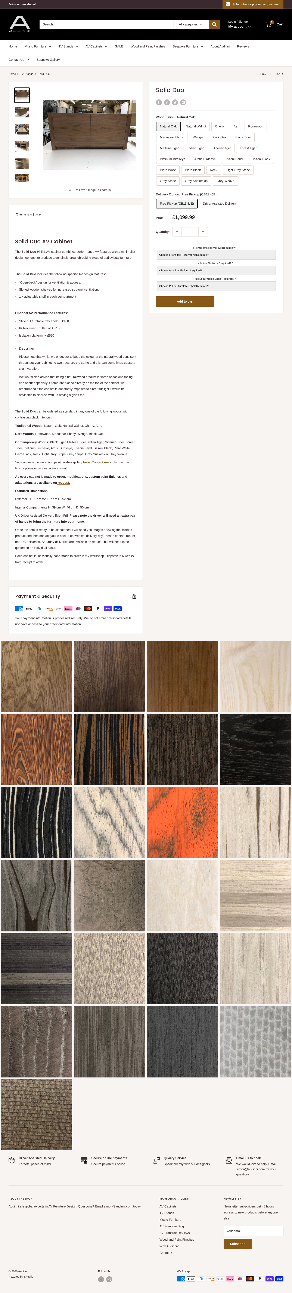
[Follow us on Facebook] (101, 1279)
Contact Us (16, 59)
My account (237, 26)
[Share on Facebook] (159, 102)
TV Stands (66, 46)
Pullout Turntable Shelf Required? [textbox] (215, 278)
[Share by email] (183, 102)
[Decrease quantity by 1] (177, 231)
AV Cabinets (94, 46)
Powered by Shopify (21, 1276)
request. (63, 482)
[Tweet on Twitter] (175, 102)
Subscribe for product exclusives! (256, 4)
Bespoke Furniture (185, 46)
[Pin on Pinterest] (167, 102)
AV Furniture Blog (171, 1226)
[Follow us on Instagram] (109, 1279)
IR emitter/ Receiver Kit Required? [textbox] (214, 247)
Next (277, 73)
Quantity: (163, 231)
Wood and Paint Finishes (148, 46)
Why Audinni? (168, 1246)
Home (13, 46)
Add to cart (185, 301)
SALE (119, 46)
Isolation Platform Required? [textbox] (215, 263)
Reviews (243, 46)
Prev (263, 73)
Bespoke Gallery (48, 59)
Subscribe (237, 1244)
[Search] (214, 24)
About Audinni (220, 46)
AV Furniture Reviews (174, 1233)
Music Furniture (35, 46)
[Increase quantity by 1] (203, 231)
